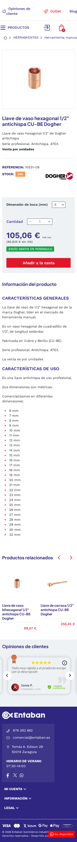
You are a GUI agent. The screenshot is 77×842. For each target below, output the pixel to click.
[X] (15, 775)
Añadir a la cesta (39, 263)
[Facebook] (7, 775)
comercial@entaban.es (31, 737)
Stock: (8, 174)
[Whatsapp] (22, 775)
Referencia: (13, 167)
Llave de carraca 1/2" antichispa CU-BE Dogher (57, 609)
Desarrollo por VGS (43, 835)
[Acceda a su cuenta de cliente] (46, 27)
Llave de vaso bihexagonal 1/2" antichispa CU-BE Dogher (16, 611)
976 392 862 (23, 730)
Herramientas (25, 37)
